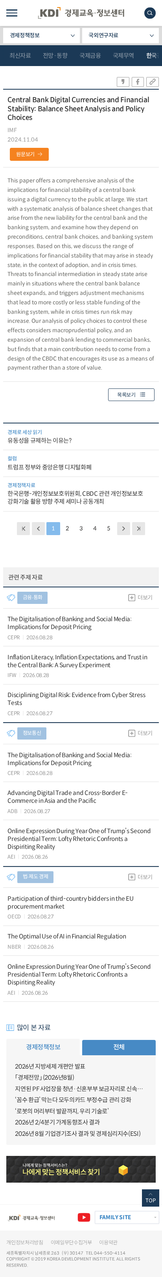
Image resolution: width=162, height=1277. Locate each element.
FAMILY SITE (115, 1217)
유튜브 (83, 1217)
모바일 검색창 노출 (150, 13)
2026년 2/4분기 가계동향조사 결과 (57, 1122)
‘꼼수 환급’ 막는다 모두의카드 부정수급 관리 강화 (73, 1100)
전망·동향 (55, 55)
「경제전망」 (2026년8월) (44, 1077)
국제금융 (90, 55)
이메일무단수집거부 (71, 1242)
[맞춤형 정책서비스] (80, 1169)
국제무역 (123, 55)
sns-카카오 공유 (123, 82)
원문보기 (25, 154)
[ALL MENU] (11, 13)
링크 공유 (152, 82)
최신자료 (20, 55)
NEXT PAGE (138, 528)
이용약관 (108, 1242)
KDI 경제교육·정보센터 (81, 13)
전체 (119, 1047)
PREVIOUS (38, 528)
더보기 (145, 597)
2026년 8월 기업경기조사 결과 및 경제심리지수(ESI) (77, 1133)
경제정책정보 (25, 35)
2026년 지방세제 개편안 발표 (50, 1066)
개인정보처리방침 (24, 1242)
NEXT (123, 528)
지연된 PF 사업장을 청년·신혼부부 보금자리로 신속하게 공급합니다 (81, 1089)
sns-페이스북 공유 (138, 82)
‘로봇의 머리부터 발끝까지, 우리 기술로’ (62, 1111)
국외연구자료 (103, 35)
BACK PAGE (23, 528)
